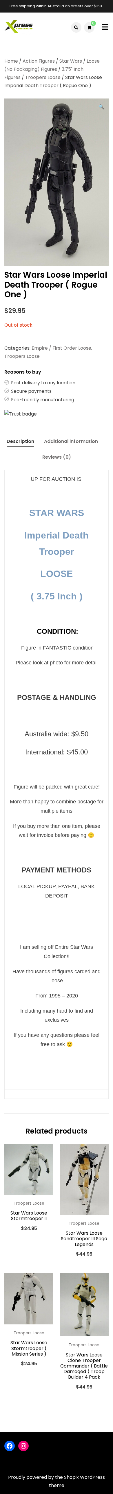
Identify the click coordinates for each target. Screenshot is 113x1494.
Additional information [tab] (71, 441)
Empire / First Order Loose (61, 348)
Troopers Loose (43, 77)
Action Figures (39, 61)
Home (11, 61)
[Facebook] (9, 1446)
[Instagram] (23, 1446)
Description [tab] (20, 441)
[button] (101, 107)
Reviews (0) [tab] (56, 457)
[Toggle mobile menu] (105, 27)
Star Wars (70, 61)
